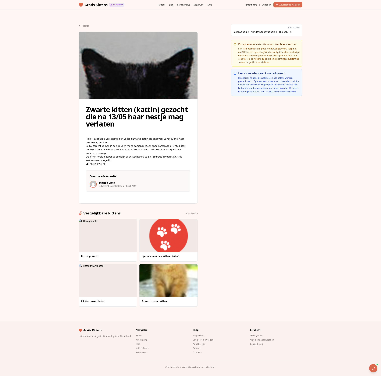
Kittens (162, 4)
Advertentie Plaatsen (289, 4)
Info (210, 4)
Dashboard (251, 4)
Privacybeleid (256, 335)
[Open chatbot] (373, 368)
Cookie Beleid (256, 343)
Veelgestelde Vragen (203, 339)
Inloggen (266, 4)
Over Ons (197, 352)
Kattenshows (183, 4)
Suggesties (198, 335)
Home (139, 335)
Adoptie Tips (199, 343)
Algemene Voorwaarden (262, 339)
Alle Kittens (141, 339)
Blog (171, 4)
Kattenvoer (198, 4)
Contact (196, 348)
